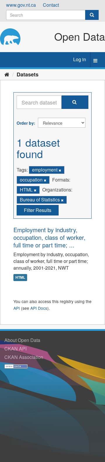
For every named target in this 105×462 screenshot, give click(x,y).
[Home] (6, 74)
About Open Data (22, 340)
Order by (25, 123)
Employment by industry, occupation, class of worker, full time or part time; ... (49, 237)
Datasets (27, 74)
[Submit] (92, 15)
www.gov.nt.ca (21, 4)
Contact (51, 4)
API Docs (38, 308)
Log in (79, 59)
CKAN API (15, 348)
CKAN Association (23, 357)
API (16, 308)
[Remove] (60, 170)
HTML (20, 277)
